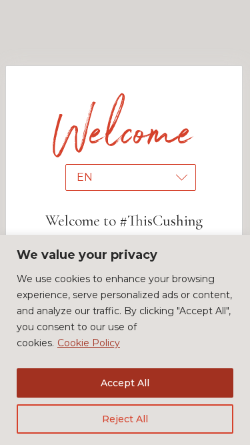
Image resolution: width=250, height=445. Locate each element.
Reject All (125, 419)
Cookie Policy (88, 343)
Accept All (125, 383)
